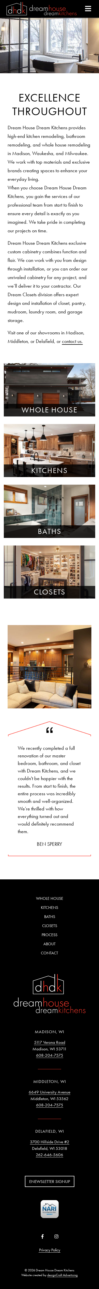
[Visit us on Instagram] (56, 1237)
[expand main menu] (88, 8)
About (49, 943)
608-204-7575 (49, 1055)
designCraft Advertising (62, 1275)
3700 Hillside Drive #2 (49, 1141)
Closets (49, 925)
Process (49, 934)
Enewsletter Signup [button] (49, 1181)
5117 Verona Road (49, 1042)
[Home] (41, 9)
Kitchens (49, 907)
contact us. (72, 341)
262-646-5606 (49, 1154)
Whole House (49, 898)
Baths (49, 916)
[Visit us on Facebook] (42, 1237)
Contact (49, 953)
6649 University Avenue (49, 1092)
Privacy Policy (49, 1250)
